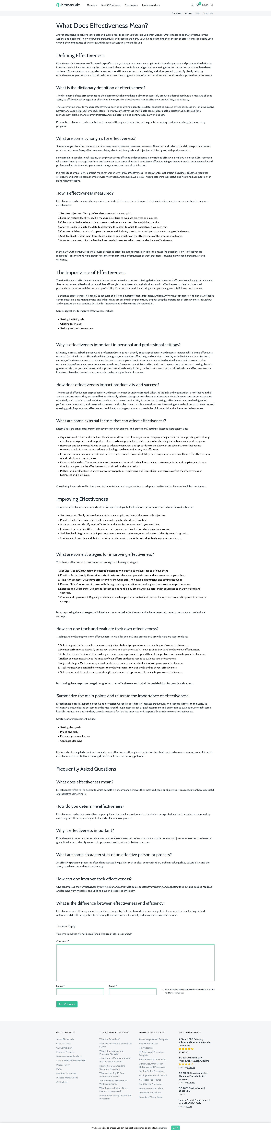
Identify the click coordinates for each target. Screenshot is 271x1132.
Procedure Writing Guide (150, 1097)
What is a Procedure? (109, 1039)
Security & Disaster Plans (151, 1088)
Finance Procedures (148, 1043)
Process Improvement (67, 1077)
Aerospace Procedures (150, 1079)
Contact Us (61, 1082)
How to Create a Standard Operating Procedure (112, 1067)
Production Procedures (150, 1092)
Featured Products (65, 1052)
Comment (62, 941)
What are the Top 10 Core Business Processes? (111, 1075)
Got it (175, 1128)
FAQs (59, 1069)
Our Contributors (64, 1047)
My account (208, 13)
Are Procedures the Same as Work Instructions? (113, 1082)
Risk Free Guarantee (66, 1073)
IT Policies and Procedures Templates (152, 1053)
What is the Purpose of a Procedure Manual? (111, 1052)
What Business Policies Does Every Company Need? (113, 1090)
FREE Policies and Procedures (70, 1060)
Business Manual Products (69, 1056)
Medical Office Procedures (152, 1071)
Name (60, 986)
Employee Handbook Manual (153, 1075)
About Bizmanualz (65, 1039)
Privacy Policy (63, 1065)
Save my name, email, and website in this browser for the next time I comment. (190, 991)
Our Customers (63, 1043)
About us (188, 13)
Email (113, 986)
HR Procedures (146, 1047)
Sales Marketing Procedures (152, 1059)
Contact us (176, 13)
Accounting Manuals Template (153, 1039)
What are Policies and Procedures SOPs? (115, 1045)
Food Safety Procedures (150, 1084)
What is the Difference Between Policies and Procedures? (115, 1060)
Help (198, 13)
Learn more (161, 1128)
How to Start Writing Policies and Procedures (115, 1097)
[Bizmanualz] (68, 5)
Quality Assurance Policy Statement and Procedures (152, 1065)
